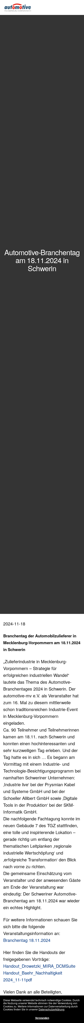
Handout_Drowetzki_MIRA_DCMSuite (39, 966)
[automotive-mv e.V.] (17, 7)
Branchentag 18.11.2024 (26, 940)
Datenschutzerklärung (51, 1009)
